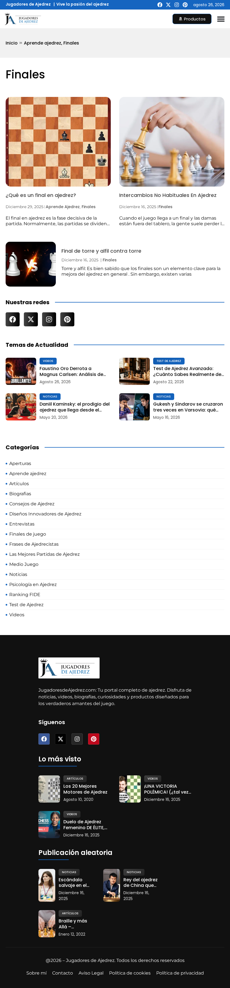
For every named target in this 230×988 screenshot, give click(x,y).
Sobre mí (36, 973)
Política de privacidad (180, 973)
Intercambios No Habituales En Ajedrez (168, 195)
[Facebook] (159, 4)
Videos (48, 361)
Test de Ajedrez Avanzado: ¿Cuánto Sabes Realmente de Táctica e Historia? (187, 372)
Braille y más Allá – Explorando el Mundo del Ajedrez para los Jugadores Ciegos (75, 924)
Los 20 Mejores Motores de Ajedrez (85, 789)
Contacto (62, 973)
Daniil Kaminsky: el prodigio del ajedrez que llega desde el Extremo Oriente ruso (75, 407)
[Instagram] (176, 4)
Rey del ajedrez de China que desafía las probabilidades (140, 883)
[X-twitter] (168, 4)
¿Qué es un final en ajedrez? (41, 195)
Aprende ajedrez (42, 43)
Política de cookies (130, 973)
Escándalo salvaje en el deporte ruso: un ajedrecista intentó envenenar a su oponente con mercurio (76, 883)
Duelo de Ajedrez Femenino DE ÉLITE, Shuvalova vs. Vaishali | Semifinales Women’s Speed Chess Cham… (84, 825)
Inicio (12, 43)
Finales (71, 43)
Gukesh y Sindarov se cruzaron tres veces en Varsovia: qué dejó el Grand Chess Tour (188, 407)
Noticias (50, 396)
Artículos (75, 779)
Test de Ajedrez (169, 361)
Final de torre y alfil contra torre (101, 251)
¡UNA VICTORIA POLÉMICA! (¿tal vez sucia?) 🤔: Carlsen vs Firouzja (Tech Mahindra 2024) (166, 789)
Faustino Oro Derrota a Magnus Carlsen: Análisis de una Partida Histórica (71, 372)
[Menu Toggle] (221, 19)
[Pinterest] (185, 4)
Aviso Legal (91, 973)
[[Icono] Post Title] (21, 371)
